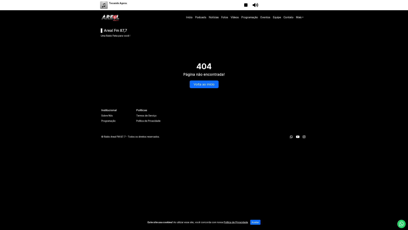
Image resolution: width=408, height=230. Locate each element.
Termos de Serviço (146, 115)
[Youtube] (298, 137)
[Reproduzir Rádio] (246, 5)
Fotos (224, 17)
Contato (288, 17)
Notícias (214, 17)
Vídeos (235, 17)
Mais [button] (299, 17)
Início (189, 17)
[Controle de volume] (255, 5)
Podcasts (200, 17)
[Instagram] (304, 137)
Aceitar (255, 222)
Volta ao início (204, 84)
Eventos (265, 17)
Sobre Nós (107, 115)
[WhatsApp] (291, 137)
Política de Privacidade (148, 120)
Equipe (277, 17)
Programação (249, 17)
